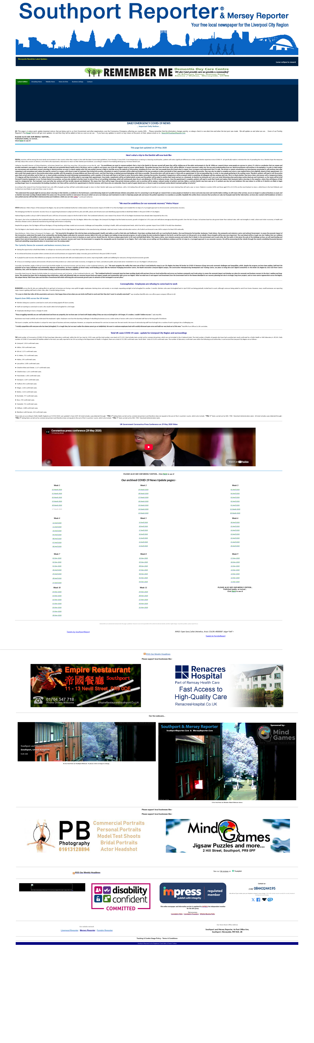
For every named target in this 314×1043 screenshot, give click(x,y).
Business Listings (77, 82)
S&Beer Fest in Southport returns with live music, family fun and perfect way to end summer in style (224, 62)
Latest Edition (23, 82)
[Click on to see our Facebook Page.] (258, 901)
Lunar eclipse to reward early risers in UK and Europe (70, 62)
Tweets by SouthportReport (78, 632)
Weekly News (50, 82)
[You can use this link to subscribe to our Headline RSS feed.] (145, 654)
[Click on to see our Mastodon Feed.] (270, 901)
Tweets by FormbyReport (215, 636)
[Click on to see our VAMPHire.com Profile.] (264, 901)
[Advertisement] (157, 103)
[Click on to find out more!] (228, 707)
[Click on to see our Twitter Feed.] (253, 901)
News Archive (63, 82)
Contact (89, 82)
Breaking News (37, 82)
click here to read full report (162, 62)
